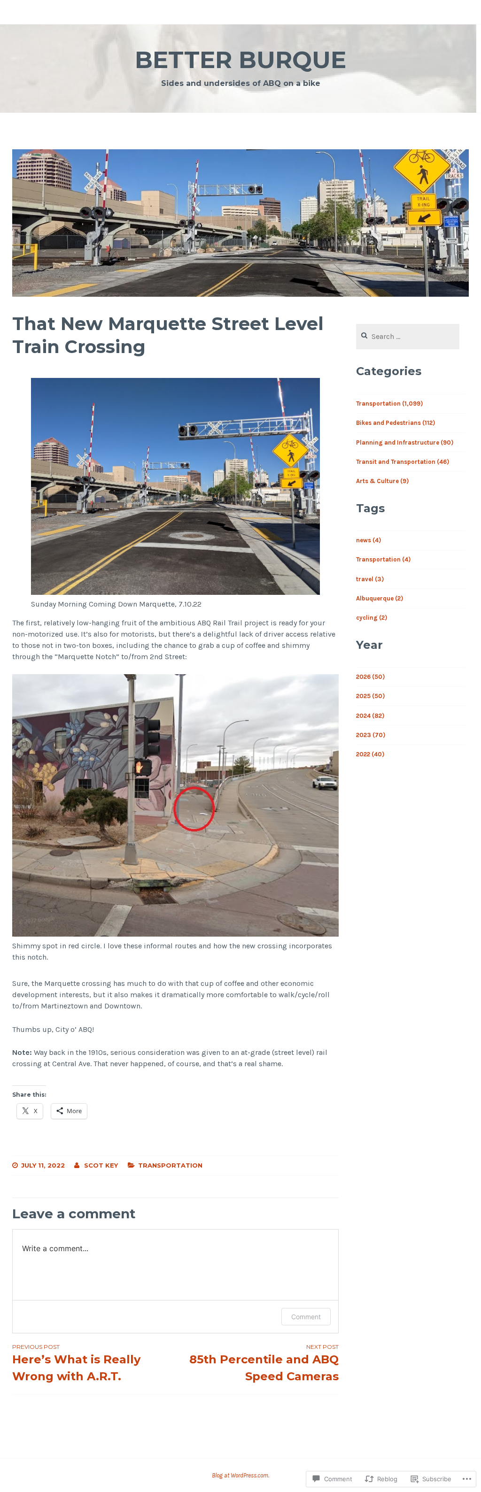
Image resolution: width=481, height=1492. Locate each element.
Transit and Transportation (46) (402, 461)
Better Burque (240, 60)
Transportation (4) (383, 559)
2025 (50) (370, 696)
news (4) (368, 540)
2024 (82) (370, 715)
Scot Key (101, 1165)
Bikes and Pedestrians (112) (395, 422)
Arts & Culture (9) (382, 481)
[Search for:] (408, 336)
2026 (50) (370, 676)
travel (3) (370, 579)
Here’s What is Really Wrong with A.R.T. (76, 1363)
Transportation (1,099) (389, 403)
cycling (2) (371, 617)
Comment (306, 1317)
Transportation (170, 1165)
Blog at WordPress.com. (240, 1475)
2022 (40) (370, 754)
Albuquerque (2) (379, 598)
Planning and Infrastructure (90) (404, 442)
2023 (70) (370, 734)
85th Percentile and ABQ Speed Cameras (264, 1363)
